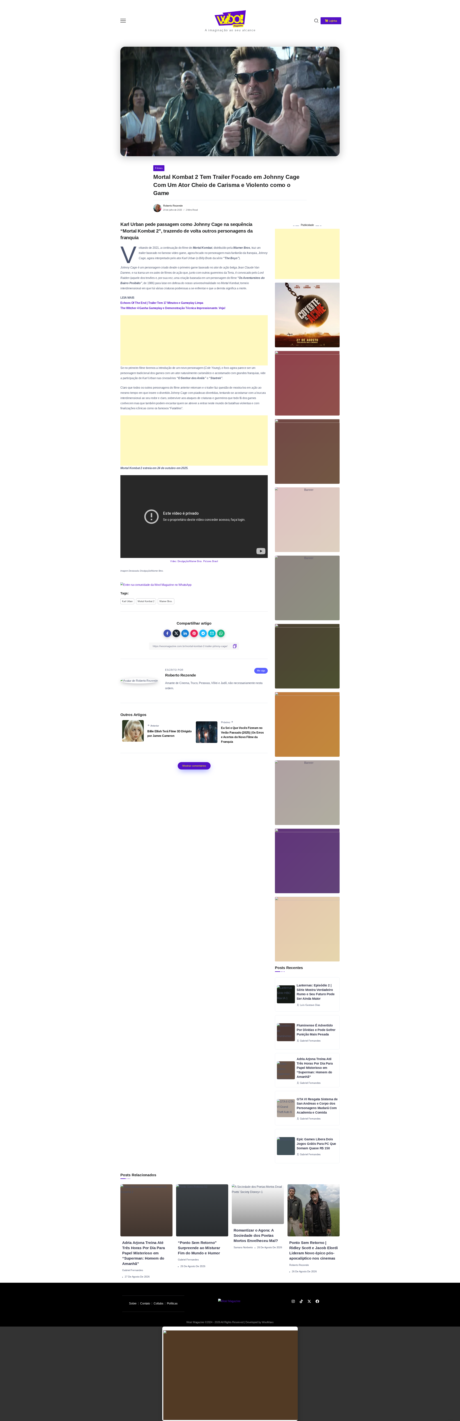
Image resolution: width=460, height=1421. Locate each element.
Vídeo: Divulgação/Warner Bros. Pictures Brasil (194, 561)
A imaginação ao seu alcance (230, 30)
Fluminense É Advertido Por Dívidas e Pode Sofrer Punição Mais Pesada (316, 1030)
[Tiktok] (301, 1301)
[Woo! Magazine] (230, 18)
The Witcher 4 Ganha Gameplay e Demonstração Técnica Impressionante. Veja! (172, 308)
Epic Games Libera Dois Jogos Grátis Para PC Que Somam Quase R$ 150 (316, 1143)
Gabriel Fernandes (132, 1270)
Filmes (159, 168)
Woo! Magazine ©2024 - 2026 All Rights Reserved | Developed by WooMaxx (230, 1322)
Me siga (261, 670)
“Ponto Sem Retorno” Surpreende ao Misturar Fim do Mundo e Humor (199, 1248)
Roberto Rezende (173, 205)
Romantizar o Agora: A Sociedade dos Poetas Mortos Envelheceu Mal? (256, 1235)
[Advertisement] (194, 340)
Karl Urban (127, 601)
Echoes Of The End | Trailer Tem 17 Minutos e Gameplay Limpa (161, 302)
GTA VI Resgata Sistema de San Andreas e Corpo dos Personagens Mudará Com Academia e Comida (317, 1105)
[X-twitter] (309, 1301)
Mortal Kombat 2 (146, 601)
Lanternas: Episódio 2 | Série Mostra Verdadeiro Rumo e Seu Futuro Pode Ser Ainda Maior (316, 992)
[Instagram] (293, 1301)
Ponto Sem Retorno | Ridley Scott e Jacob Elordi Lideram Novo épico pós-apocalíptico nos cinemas (313, 1250)
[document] (230, 1374)
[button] (452, 5)
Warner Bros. (166, 601)
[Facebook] (317, 1301)
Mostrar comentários (194, 765)
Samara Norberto (243, 1247)
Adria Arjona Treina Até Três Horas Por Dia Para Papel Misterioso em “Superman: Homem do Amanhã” (315, 1068)
